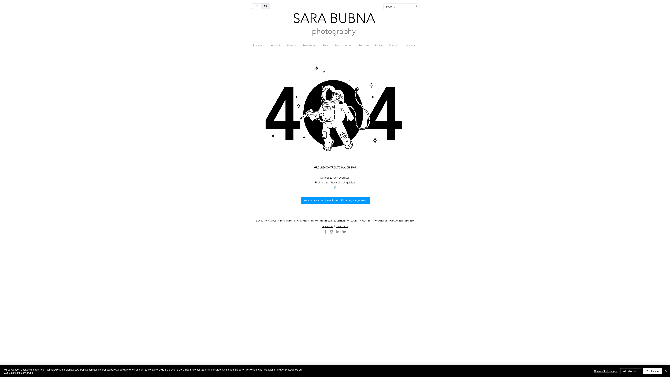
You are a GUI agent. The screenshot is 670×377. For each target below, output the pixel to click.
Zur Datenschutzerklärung (18, 372)
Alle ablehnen (630, 371)
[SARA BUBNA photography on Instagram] (331, 232)
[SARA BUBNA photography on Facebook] (325, 232)
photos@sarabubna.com (380, 221)
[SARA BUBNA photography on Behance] (344, 232)
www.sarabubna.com (403, 221)
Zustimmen (652, 371)
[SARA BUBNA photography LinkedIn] (338, 232)
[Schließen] (666, 371)
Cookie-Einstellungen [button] (605, 371)
